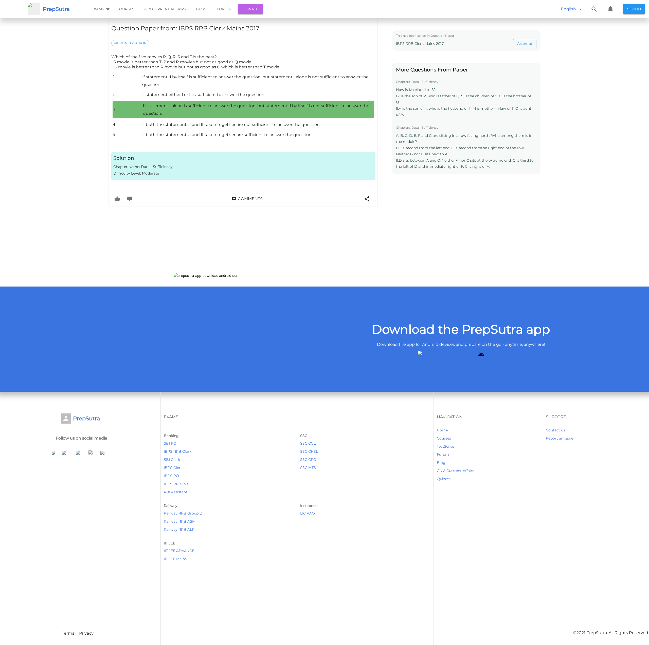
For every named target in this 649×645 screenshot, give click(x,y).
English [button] (568, 9)
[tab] (100, 9)
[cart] (610, 9)
